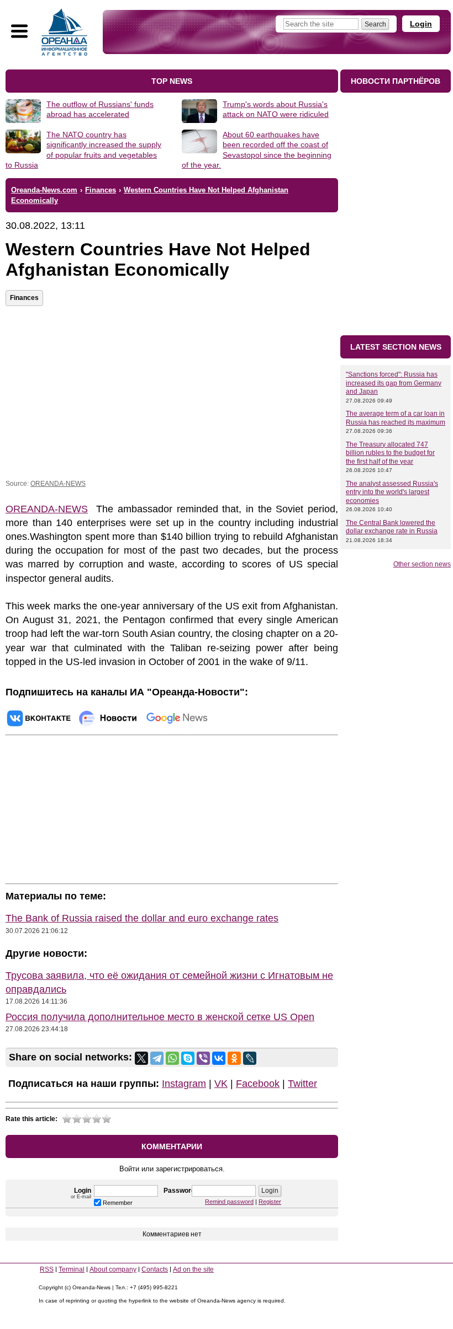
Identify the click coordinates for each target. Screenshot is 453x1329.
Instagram (184, 1083)
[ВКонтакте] (218, 1058)
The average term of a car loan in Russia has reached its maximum (395, 418)
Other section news (422, 564)
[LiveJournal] (249, 1058)
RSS (47, 1269)
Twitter (302, 1083)
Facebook (258, 1083)
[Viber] (203, 1058)
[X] (141, 1058)
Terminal (72, 1269)
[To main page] (65, 32)
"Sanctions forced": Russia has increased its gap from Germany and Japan (393, 383)
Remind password (229, 1201)
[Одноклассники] (234, 1058)
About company (112, 1269)
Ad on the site (193, 1269)
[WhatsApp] (172, 1058)
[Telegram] (157, 1058)
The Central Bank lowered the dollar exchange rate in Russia (392, 527)
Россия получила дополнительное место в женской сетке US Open (160, 1016)
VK (221, 1083)
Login (421, 23)
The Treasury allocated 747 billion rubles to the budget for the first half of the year (390, 453)
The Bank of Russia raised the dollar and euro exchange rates (142, 918)
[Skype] (187, 1058)
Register (270, 1201)
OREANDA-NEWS (58, 483)
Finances (24, 298)
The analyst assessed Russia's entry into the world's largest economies (392, 492)
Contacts (154, 1269)
